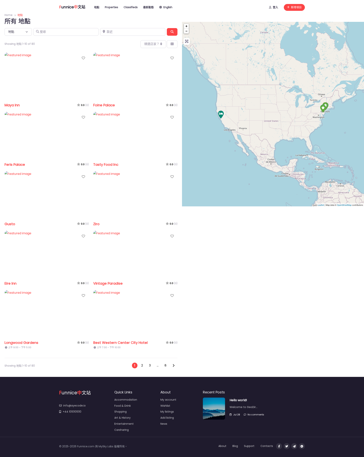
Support (249, 446)
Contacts (266, 446)
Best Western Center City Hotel (120, 342)
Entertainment (124, 424)
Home (9, 15)
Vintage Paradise (108, 283)
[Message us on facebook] (302, 446)
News (163, 424)
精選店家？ (152, 44)
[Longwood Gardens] (323, 108)
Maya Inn (12, 105)
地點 (96, 7)
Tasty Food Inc (105, 164)
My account (168, 400)
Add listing (167, 418)
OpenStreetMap (344, 204)
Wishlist (165, 406)
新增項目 (296, 7)
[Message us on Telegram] (294, 446)
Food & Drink (122, 406)
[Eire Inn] (221, 114)
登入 (275, 7)
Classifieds (131, 7)
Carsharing (121, 430)
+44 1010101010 (72, 412)
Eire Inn (10, 283)
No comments (256, 414)
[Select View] (172, 44)
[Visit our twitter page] (287, 446)
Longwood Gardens (21, 342)
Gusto (10, 224)
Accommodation (125, 400)
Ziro (96, 224)
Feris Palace (15, 164)
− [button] (186, 31)
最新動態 (148, 7)
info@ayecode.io (74, 405)
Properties (111, 7)
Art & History (122, 418)
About (222, 446)
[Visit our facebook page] (279, 446)
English (167, 7)
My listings (167, 412)
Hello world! (238, 400)
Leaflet (321, 204)
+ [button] (186, 26)
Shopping (120, 412)
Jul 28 (236, 414)
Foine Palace (104, 105)
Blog (235, 446)
